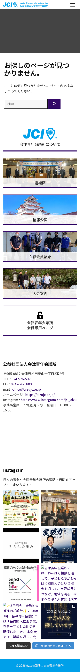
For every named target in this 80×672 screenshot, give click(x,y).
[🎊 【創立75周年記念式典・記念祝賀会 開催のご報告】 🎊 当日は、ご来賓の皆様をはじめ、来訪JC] (59, 508)
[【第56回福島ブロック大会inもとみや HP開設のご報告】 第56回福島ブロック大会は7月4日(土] (21, 583)
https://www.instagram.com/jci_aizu (49, 399)
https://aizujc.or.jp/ (40, 394)
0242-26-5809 (21, 383)
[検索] (54, 104)
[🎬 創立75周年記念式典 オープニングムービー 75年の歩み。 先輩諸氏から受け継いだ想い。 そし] (21, 545)
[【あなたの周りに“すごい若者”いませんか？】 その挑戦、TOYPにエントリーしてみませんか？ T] (59, 621)
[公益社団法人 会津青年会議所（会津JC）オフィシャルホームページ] (26, 4)
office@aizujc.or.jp (26, 389)
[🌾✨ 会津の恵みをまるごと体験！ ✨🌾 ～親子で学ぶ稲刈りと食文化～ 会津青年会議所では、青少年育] (21, 508)
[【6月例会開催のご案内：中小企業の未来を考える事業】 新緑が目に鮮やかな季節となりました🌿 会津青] (59, 545)
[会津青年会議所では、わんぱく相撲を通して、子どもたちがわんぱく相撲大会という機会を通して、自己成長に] (59, 583)
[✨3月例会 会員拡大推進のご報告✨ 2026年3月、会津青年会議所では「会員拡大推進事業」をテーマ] (21, 621)
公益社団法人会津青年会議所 (45, 665)
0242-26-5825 (21, 378)
